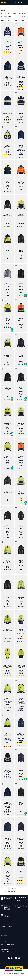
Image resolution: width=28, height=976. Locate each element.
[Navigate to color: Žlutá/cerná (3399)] (21, 223)
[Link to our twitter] (12, 958)
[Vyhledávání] (15, 2)
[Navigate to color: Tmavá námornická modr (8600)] (5, 846)
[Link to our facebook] (8, 958)
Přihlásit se (4, 935)
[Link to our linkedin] (15, 958)
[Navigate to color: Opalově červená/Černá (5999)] (8, 223)
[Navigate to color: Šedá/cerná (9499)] (7, 292)
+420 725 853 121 (7, 898)
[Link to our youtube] (19, 958)
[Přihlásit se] (21, 2)
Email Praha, (20, 897)
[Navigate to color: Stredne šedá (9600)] (7, 846)
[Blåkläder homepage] (4, 2)
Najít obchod (4, 938)
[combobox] (23, 17)
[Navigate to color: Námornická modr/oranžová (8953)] (6, 52)
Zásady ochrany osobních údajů (9, 947)
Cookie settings (5, 951)
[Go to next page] (22, 888)
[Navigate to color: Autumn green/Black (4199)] (6, 223)
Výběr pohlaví (5, 13)
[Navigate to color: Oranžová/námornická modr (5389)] (21, 50)
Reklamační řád (5, 949)
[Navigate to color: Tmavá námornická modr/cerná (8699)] (6, 85)
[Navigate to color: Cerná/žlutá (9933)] (8, 52)
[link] (7, 39)
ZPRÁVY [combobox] (23, 16)
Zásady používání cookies (7, 944)
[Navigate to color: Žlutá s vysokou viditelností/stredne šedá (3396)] (6, 327)
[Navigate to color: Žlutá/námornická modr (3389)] (19, 223)
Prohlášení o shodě (6, 929)
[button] (2, 23)
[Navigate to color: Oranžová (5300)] (8, 569)
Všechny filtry (7, 16)
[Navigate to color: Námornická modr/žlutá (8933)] (4, 52)
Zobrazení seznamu (18, 20)
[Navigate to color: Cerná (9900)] (22, 155)
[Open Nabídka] (25, 2)
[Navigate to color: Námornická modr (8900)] (20, 155)
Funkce (14, 13)
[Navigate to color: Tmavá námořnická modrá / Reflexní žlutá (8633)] (4, 85)
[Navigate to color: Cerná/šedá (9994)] (21, 258)
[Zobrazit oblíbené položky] (18, 2)
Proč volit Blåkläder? (6, 926)
